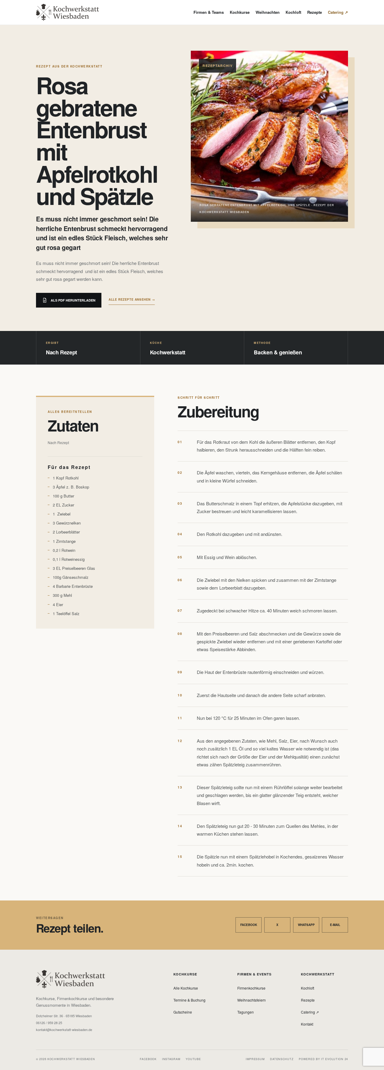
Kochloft (293, 12)
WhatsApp (306, 925)
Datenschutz (281, 1059)
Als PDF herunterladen (73, 300)
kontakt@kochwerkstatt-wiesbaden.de (64, 1029)
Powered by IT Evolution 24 (323, 1059)
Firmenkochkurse (251, 987)
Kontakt (307, 1023)
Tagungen (245, 1011)
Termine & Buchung (189, 999)
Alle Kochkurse (185, 987)
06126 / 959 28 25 (49, 1022)
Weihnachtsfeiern (251, 999)
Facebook (248, 925)
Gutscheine (182, 1011)
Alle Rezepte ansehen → (132, 299)
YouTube (193, 1059)
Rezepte (314, 12)
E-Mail (335, 925)
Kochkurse (240, 12)
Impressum (255, 1059)
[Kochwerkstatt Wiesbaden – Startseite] (67, 12)
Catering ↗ (338, 12)
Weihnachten (268, 12)
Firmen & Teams (209, 12)
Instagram (171, 1059)
